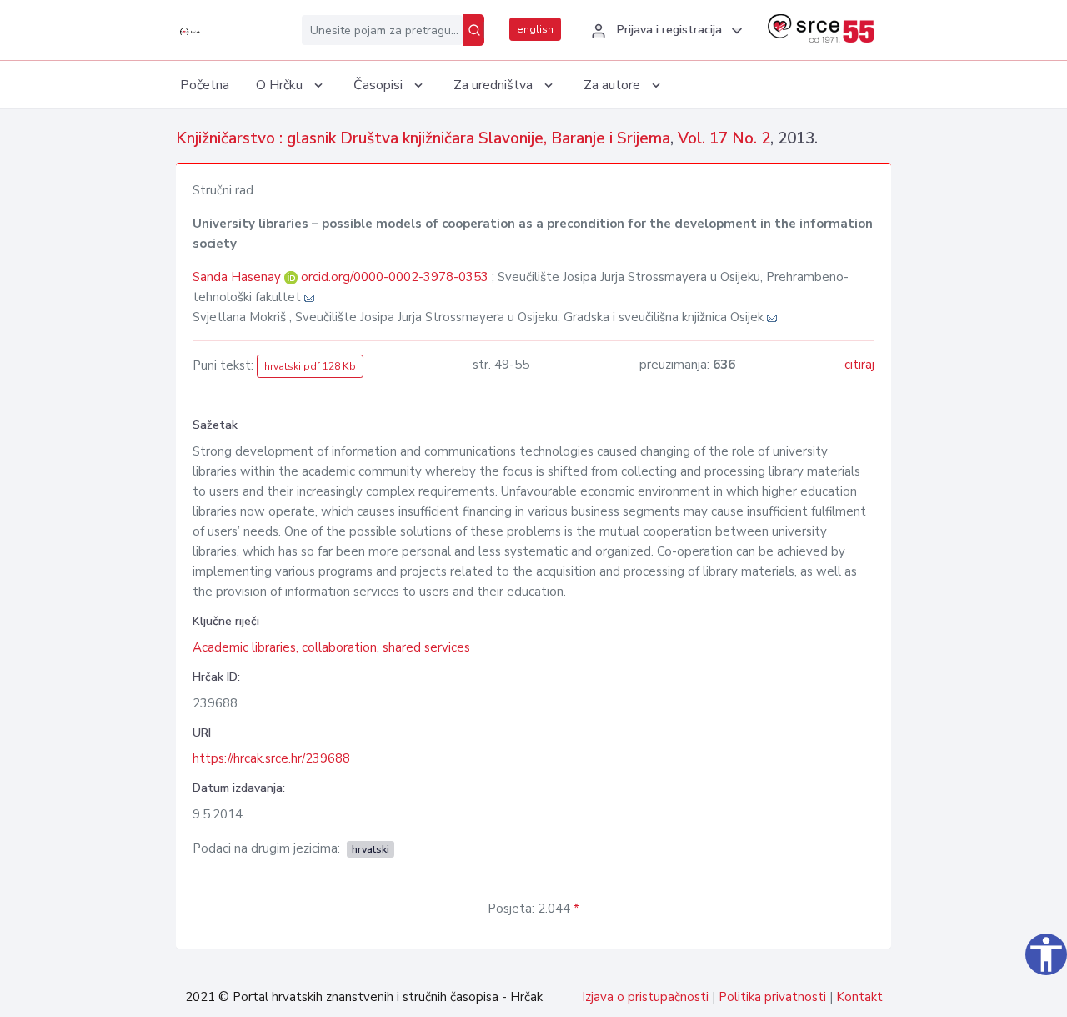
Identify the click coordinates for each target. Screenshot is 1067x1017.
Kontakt (859, 997)
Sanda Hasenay (238, 277)
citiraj (859, 364)
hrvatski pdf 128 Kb (310, 366)
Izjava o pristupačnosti (645, 997)
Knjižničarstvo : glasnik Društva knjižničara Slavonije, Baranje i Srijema (423, 138)
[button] (664, 31)
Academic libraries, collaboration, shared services (331, 647)
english (535, 29)
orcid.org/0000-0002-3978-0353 (394, 277)
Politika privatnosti (772, 997)
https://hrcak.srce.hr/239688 (271, 758)
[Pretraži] (473, 30)
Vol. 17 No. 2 (724, 138)
